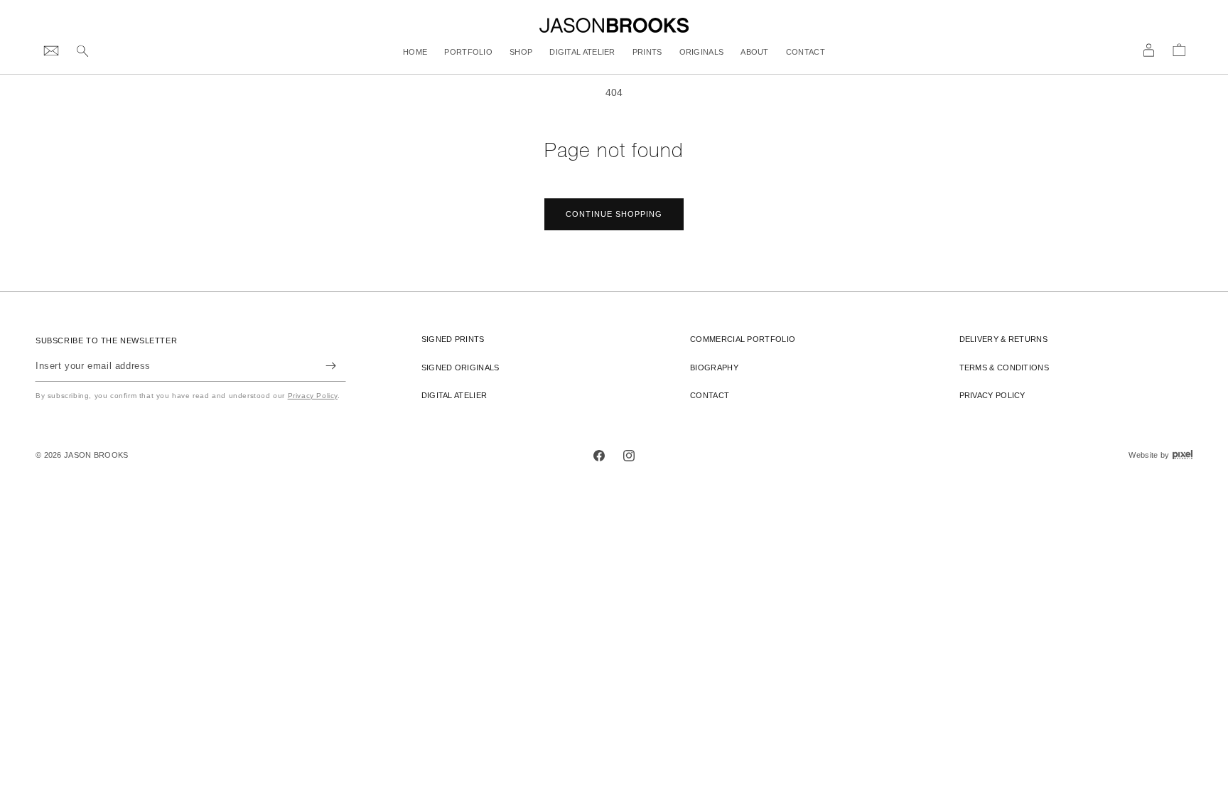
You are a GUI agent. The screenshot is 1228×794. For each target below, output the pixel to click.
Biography (714, 367)
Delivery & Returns (1003, 339)
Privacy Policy (313, 395)
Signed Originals (460, 367)
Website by (1160, 454)
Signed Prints (453, 339)
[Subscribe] (330, 365)
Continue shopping (614, 214)
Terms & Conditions (1004, 367)
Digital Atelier (454, 395)
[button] (82, 52)
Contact (709, 395)
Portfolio (742, 339)
